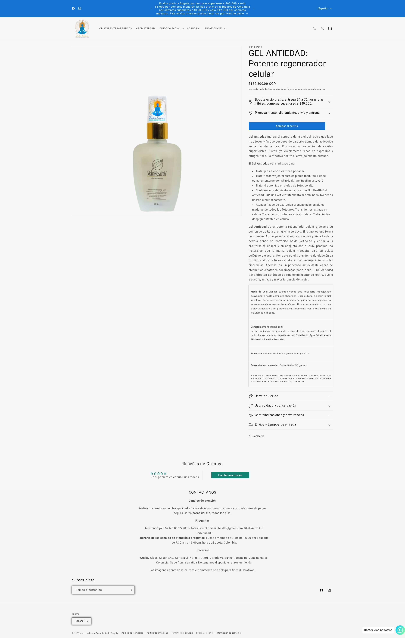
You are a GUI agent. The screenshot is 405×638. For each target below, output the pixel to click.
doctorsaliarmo (88, 633)
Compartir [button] (258, 436)
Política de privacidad (157, 633)
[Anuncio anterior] (151, 8)
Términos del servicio (182, 633)
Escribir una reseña (230, 475)
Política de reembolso (132, 633)
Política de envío (204, 633)
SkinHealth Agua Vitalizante (312, 335)
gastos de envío (281, 89)
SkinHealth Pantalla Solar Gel (267, 339)
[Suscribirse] (130, 590)
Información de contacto (228, 633)
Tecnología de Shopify (107, 633)
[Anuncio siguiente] (253, 8)
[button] (171, 28)
